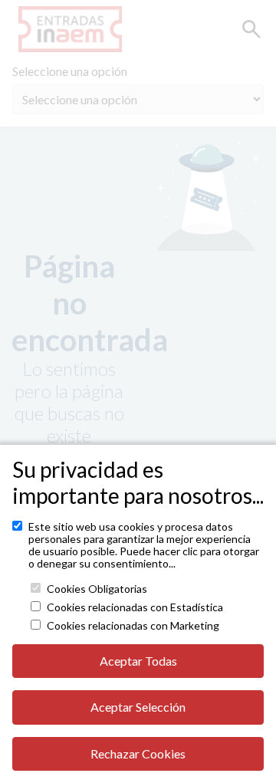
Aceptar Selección (138, 706)
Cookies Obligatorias (97, 589)
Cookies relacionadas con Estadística (135, 607)
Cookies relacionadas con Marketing (133, 626)
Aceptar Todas (138, 660)
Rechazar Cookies (138, 753)
